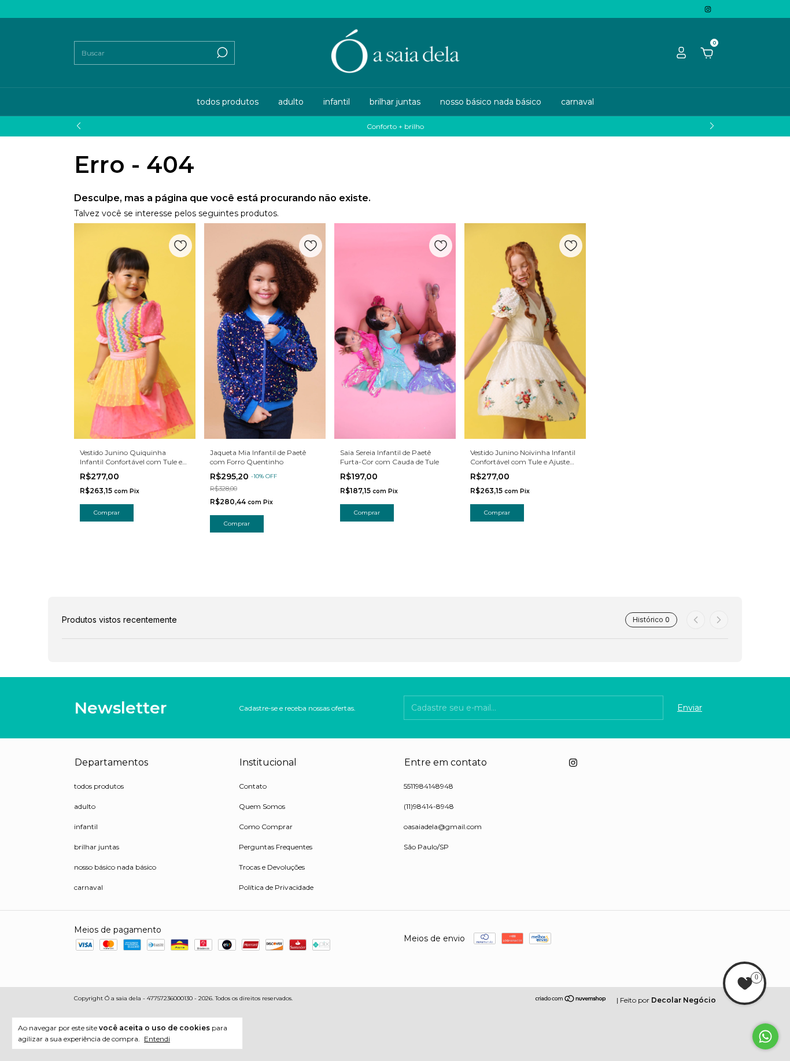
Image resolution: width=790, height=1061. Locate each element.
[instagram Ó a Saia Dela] (707, 9)
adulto (291, 102)
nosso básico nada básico (490, 102)
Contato (253, 786)
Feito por (668, 1000)
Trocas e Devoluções (272, 867)
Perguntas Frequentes (275, 846)
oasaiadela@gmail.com (443, 826)
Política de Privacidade (276, 887)
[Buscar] (221, 52)
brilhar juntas (395, 102)
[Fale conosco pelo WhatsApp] (765, 1036)
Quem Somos (262, 806)
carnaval (577, 102)
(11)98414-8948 (429, 806)
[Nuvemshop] (571, 1000)
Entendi (157, 1038)
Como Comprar (266, 826)
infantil (336, 102)
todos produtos (228, 102)
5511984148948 (428, 786)
